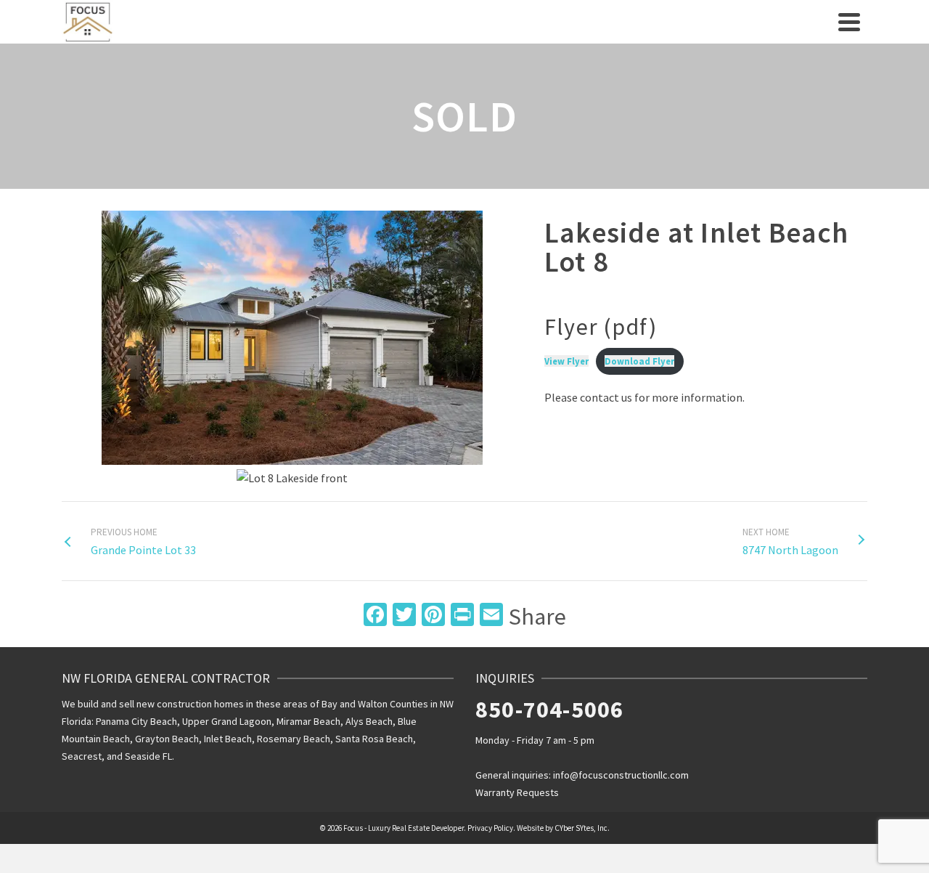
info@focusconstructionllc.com (621, 774)
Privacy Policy (490, 828)
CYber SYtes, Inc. (582, 828)
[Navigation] (849, 22)
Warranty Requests (517, 792)
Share (537, 616)
